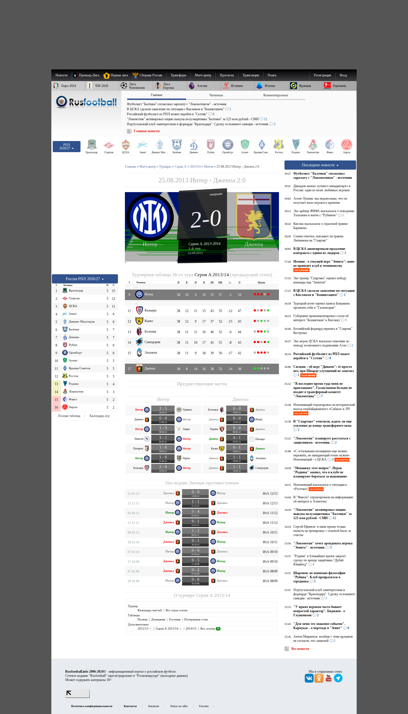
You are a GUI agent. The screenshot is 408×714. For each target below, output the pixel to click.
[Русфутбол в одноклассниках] (319, 681)
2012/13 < (145, 628)
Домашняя (158, 619)
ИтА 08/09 (270, 571)
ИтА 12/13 (270, 494)
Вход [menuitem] (343, 75)
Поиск (272, 75)
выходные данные (174, 676)
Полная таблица (69, 416)
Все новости (300, 649)
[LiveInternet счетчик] (77, 697)
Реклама (203, 706)
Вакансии (153, 706)
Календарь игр (100, 416)
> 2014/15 (189, 628)
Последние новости (319, 165)
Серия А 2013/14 (212, 274)
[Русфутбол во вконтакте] (309, 681)
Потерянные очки (196, 619)
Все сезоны (210, 628)
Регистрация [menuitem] (322, 75)
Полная (142, 619)
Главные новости (147, 131)
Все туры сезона (176, 610)
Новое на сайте (179, 706)
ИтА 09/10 (270, 552)
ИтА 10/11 (270, 532)
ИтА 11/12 (270, 513)
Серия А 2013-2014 (204, 243)
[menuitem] (149, 75)
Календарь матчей (150, 610)
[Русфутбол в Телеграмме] (338, 681)
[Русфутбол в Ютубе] (329, 681)
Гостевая (174, 619)
